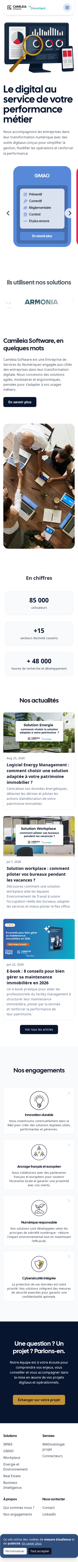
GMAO (8, 1451)
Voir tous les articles (39, 1029)
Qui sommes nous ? (18, 1507)
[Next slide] (70, 213)
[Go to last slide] (8, 213)
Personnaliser (15, 1551)
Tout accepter (39, 1551)
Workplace (11, 1457)
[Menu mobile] (67, 7)
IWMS (7, 1444)
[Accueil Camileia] (26, 7)
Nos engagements (17, 1514)
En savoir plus (19, 402)
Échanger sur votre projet (39, 1400)
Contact (48, 1507)
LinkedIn (49, 1514)
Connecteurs (52, 1456)
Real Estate (12, 1476)
